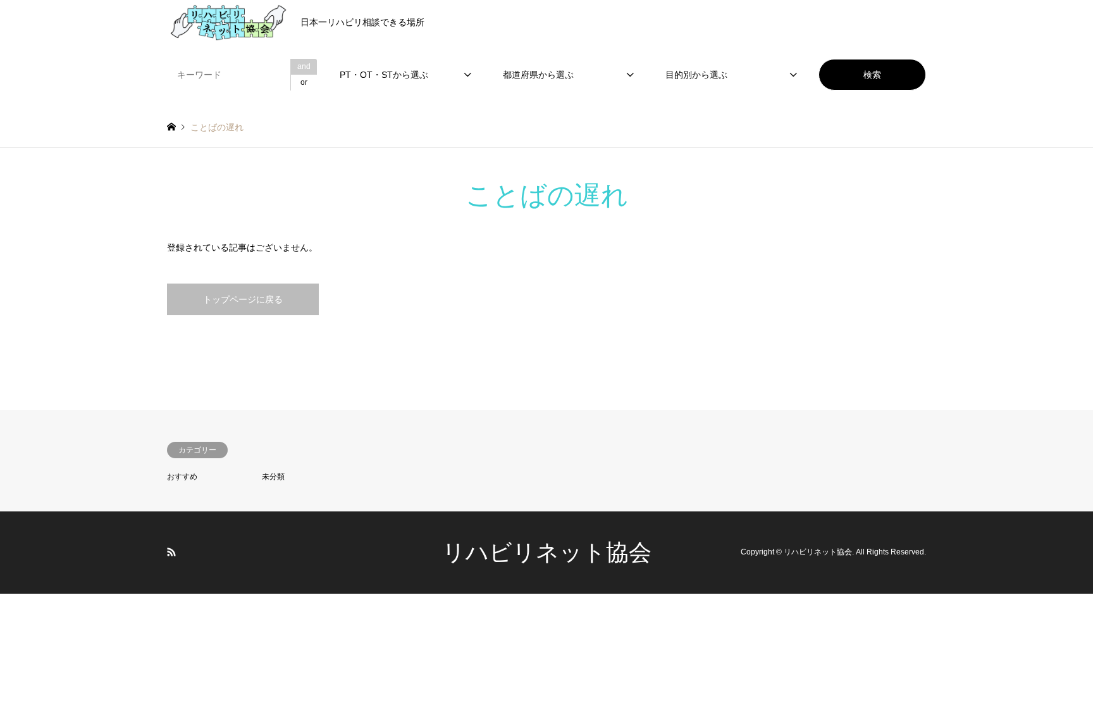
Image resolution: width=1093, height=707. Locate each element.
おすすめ (182, 476)
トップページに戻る (243, 299)
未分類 (273, 476)
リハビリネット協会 (546, 552)
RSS (171, 551)
